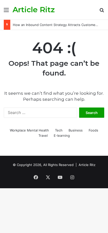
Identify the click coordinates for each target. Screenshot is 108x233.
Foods (93, 130)
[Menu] (6, 11)
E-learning (62, 136)
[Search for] (101, 11)
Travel (43, 136)
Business (76, 130)
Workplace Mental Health (29, 130)
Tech (59, 130)
